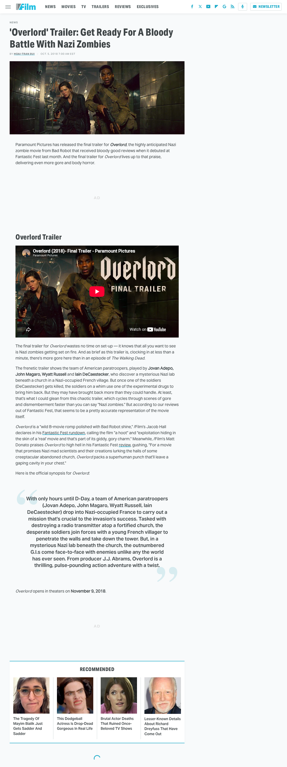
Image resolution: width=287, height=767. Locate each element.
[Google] (224, 7)
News (14, 22)
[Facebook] (192, 7)
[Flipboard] (216, 7)
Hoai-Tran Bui (24, 53)
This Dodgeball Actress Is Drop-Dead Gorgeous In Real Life (75, 723)
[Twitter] (200, 7)
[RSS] (232, 7)
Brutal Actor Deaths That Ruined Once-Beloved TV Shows (117, 723)
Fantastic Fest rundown (63, 432)
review (124, 444)
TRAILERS (100, 6)
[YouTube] (208, 7)
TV (83, 6)
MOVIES (68, 6)
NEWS (50, 6)
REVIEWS (123, 6)
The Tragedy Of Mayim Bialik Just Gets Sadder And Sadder (28, 726)
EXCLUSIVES (148, 6)
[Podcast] (242, 7)
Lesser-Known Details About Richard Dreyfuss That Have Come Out (162, 726)
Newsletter (269, 6)
